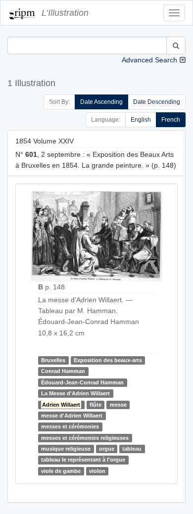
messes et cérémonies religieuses (85, 438)
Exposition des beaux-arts (108, 360)
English (141, 119)
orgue (106, 449)
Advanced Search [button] (149, 60)
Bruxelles (53, 360)
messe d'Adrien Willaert (71, 416)
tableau (132, 449)
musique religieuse (66, 449)
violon (97, 471)
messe (118, 405)
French (170, 119)
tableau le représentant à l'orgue (83, 460)
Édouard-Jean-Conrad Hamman (82, 382)
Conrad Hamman (63, 371)
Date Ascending (101, 101)
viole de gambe (61, 471)
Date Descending (156, 101)
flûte (95, 405)
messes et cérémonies (70, 426)
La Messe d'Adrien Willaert (75, 393)
